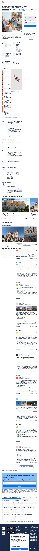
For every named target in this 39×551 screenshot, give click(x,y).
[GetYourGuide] (3, 2)
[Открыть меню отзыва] (36, 250)
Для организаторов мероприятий (34, 528)
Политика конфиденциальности (20, 533)
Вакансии (26, 529)
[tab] (11, 497)
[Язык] (32, 2)
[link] (15, 209)
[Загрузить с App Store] (11, 532)
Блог (25, 530)
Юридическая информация (18, 530)
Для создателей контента (33, 531)
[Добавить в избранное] (28, 199)
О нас (26, 527)
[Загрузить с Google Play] (11, 528)
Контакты (17, 527)
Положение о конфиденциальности (15, 492)
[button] (13, 9)
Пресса (26, 532)
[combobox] (27, 246)
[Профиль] (35, 2)
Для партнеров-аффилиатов (33, 534)
